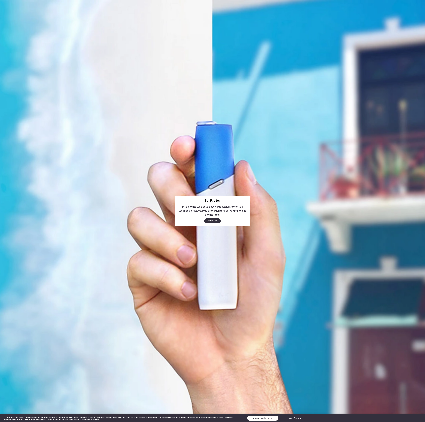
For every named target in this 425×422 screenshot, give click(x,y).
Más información (295, 418)
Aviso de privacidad (93, 419)
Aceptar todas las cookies (262, 418)
